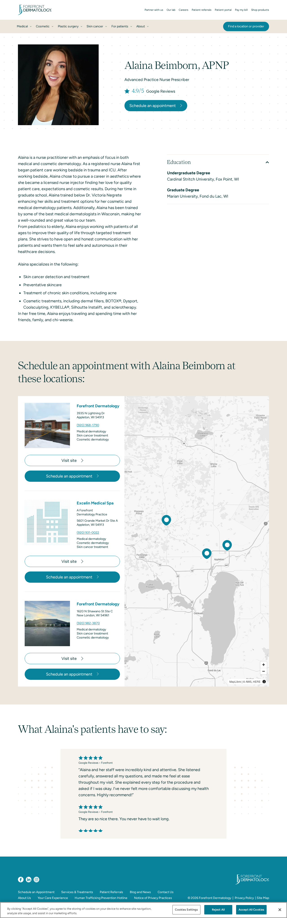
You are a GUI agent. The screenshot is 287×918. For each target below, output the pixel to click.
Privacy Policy (244, 898)
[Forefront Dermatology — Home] (35, 9)
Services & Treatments (77, 892)
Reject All (218, 909)
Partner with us (154, 9)
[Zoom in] (263, 664)
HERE (257, 681)
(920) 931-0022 (88, 532)
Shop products (260, 9)
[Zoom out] (263, 671)
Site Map (263, 898)
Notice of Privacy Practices (153, 898)
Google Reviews (160, 91)
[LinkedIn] (28, 879)
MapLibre (235, 681)
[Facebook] (21, 879)
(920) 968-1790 (88, 425)
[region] (196, 541)
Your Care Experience (53, 898)
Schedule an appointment (152, 105)
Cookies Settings (186, 909)
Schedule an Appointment (36, 892)
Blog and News (140, 892)
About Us (24, 898)
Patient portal (223, 9)
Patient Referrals (111, 892)
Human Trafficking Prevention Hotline (101, 898)
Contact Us (166, 892)
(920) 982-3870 (88, 623)
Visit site (69, 460)
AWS (249, 681)
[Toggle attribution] (264, 681)
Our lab (171, 9)
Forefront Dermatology (215, 898)
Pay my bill (241, 9)
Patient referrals (201, 9)
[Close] (280, 910)
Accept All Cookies (251, 909)
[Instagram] (36, 879)
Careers (183, 9)
